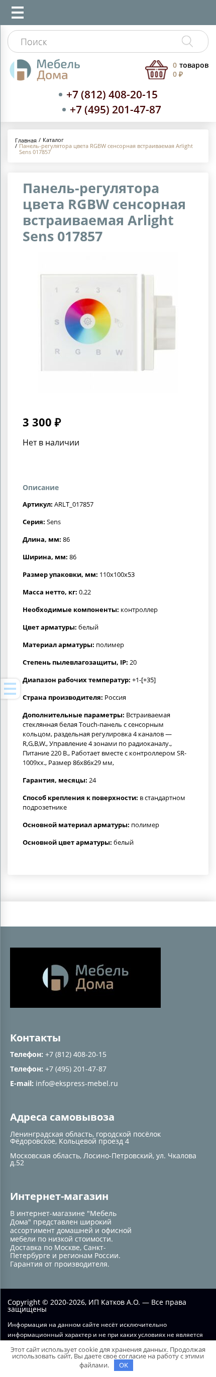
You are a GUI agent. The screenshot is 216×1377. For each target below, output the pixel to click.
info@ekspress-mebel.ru (77, 1083)
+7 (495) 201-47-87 (115, 109)
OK (123, 1364)
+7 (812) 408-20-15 (112, 94)
